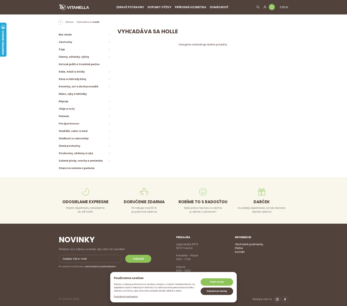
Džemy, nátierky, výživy (74, 57)
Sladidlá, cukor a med (73, 131)
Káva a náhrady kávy (72, 79)
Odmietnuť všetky (217, 291)
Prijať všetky (217, 281)
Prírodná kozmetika (190, 7)
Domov (70, 22)
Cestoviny (65, 42)
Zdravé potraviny (130, 7)
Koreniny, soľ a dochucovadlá (78, 86)
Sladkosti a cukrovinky (74, 138)
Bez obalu (65, 34)
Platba (239, 248)
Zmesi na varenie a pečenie (77, 168)
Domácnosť (219, 7)
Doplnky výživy (159, 7)
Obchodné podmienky (249, 244)
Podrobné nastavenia (126, 296)
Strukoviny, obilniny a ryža (76, 153)
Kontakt (240, 252)
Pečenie (64, 116)
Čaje (62, 49)
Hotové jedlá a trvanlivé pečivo (79, 64)
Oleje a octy (67, 109)
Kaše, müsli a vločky (72, 71)
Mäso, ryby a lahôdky (73, 94)
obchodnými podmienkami (100, 266)
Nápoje (63, 101)
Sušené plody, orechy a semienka (81, 161)
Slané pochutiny (69, 146)
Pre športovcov (69, 123)
